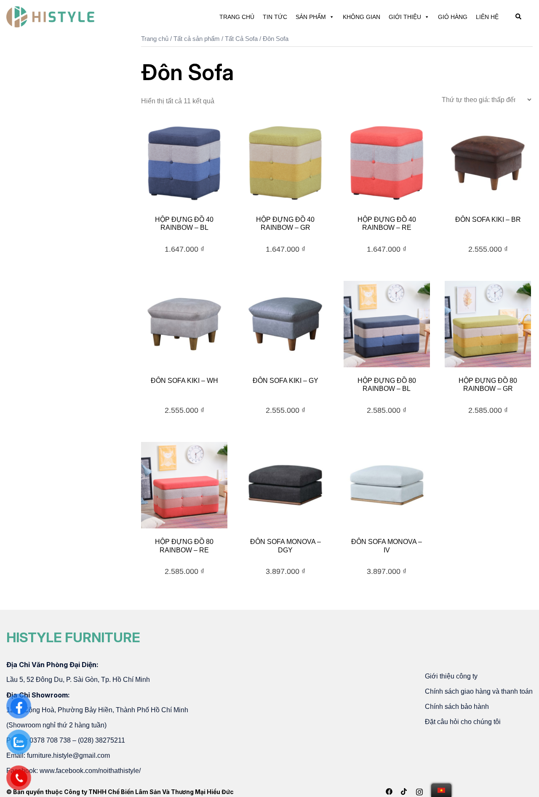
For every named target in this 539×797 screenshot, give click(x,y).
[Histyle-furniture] (50, 16)
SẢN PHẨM (311, 16)
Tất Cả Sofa (241, 38)
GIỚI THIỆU (405, 16)
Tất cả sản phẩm (196, 38)
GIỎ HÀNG (452, 16)
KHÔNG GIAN (361, 16)
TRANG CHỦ (236, 16)
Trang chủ (154, 38)
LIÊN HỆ (487, 16)
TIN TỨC (275, 16)
